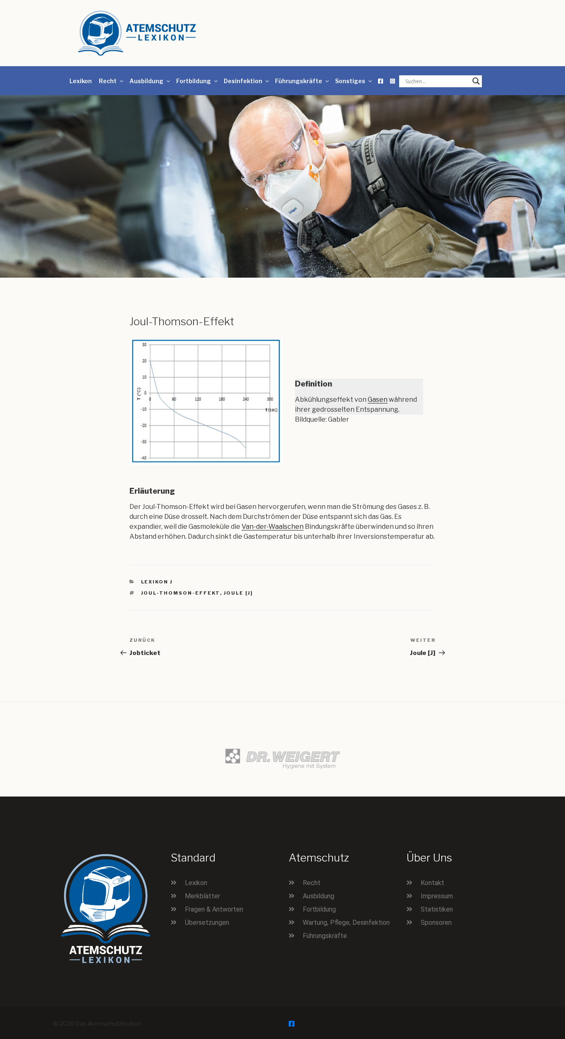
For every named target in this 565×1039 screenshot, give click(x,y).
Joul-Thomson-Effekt (180, 593)
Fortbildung (193, 80)
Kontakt (432, 883)
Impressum (437, 896)
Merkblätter (202, 896)
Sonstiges (350, 80)
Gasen (378, 399)
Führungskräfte (298, 80)
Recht (108, 80)
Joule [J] (239, 593)
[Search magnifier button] (476, 81)
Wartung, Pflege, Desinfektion (346, 922)
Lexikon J (157, 582)
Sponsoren (436, 922)
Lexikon (80, 80)
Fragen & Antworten (214, 909)
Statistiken (437, 909)
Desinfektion (243, 80)
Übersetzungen (207, 922)
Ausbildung (146, 80)
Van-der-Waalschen (273, 526)
